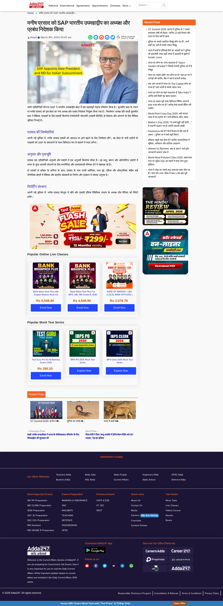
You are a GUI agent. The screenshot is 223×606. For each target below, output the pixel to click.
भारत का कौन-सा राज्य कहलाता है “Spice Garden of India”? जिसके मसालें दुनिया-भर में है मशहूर (170, 66)
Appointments (100, 5)
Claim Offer (179, 603)
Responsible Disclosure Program (134, 593)
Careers (144, 515)
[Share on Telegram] (96, 37)
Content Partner (139, 525)
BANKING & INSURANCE (74, 500)
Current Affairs (121, 479)
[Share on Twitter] (112, 37)
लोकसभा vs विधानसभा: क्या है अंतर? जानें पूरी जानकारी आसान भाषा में (168, 150)
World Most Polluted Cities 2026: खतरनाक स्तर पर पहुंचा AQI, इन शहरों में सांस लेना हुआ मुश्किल (170, 161)
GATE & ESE (102, 500)
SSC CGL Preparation (38, 520)
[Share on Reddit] (101, 37)
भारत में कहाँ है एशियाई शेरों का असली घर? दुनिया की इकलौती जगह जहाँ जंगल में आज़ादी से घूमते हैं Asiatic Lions (169, 54)
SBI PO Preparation (37, 500)
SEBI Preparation (36, 510)
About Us (135, 500)
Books (169, 520)
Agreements (83, 5)
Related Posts (36, 394)
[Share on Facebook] (107, 37)
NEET (99, 510)
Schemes (115, 5)
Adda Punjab (120, 474)
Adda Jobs (90, 474)
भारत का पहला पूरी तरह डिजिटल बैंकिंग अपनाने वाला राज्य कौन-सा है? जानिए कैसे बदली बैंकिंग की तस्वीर (169, 105)
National (53, 5)
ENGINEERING (69, 525)
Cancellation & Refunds (166, 593)
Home (30, 13)
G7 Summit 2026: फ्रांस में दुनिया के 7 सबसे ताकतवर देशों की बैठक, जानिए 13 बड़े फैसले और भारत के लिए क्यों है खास (169, 33)
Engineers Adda (151, 474)
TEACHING (67, 515)
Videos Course (173, 510)
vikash (33, 37)
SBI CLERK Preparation (39, 505)
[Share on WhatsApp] (90, 37)
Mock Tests (171, 500)
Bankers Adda (63, 479)
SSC (64, 505)
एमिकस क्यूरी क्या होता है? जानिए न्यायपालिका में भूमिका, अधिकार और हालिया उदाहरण (169, 142)
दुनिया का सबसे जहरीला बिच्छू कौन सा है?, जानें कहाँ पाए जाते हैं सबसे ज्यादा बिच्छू (168, 43)
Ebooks (169, 515)
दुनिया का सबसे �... (76, 421)
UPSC (65, 530)
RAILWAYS (67, 510)
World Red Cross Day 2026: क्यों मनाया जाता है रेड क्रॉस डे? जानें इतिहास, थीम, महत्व (168, 115)
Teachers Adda (63, 474)
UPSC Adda (177, 474)
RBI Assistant (34, 525)
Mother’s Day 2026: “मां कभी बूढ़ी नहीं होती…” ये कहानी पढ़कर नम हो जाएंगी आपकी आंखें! (170, 124)
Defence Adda (178, 479)
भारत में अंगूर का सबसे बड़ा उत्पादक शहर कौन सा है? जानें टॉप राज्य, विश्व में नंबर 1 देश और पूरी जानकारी (169, 173)
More (125, 5)
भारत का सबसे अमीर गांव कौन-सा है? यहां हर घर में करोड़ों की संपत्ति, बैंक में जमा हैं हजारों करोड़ (170, 77)
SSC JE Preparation (37, 515)
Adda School (149, 479)
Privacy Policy (212, 593)
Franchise (136, 520)
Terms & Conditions (192, 593)
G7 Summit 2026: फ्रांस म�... (45, 421)
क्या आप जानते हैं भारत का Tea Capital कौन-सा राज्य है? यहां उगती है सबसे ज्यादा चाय (169, 85)
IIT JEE (100, 505)
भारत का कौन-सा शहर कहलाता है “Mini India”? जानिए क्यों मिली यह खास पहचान (169, 94)
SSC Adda (90, 479)
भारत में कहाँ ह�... (112, 421)
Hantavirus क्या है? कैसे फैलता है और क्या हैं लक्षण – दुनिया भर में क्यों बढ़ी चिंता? (168, 133)
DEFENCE (67, 520)
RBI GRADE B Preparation (40, 530)
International (67, 5)
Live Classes (172, 505)
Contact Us (136, 505)
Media (134, 510)
